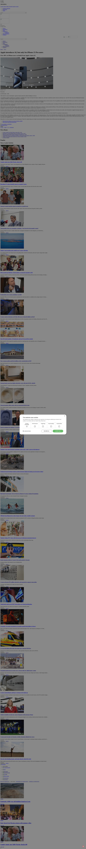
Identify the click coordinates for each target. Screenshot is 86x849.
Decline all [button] (46, 431)
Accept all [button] (58, 431)
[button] (27, 431)
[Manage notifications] (83, 846)
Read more (43, 420)
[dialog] (43, 424)
